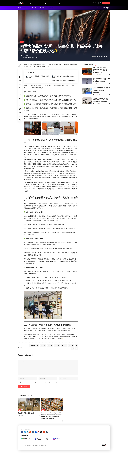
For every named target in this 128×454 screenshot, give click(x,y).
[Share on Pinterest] (104, 56)
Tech (36, 7)
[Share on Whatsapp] (20, 84)
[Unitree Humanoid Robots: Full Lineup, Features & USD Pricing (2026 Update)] (87, 81)
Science (45, 7)
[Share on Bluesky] (20, 109)
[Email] (20, 112)
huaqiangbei (51, 7)
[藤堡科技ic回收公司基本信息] (29, 404)
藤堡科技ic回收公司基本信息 (26, 413)
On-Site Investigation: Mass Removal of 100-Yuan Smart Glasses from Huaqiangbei (100, 99)
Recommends (23, 7)
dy (21, 55)
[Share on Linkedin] (20, 87)
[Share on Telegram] (20, 102)
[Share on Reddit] (20, 95)
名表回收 (65, 177)
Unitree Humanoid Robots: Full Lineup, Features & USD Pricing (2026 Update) (101, 80)
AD (22, 41)
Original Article (30, 7)
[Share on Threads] (20, 105)
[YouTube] (93, 3)
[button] (100, 2)
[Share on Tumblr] (20, 91)
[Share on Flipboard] (102, 56)
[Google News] (95, 3)
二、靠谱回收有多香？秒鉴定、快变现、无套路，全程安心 (63, 76)
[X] (91, 3)
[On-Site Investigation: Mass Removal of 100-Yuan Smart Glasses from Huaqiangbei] (87, 100)
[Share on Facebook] (97, 56)
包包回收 (58, 96)
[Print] (20, 120)
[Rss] (97, 3)
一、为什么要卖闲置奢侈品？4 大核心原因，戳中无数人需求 (37, 76)
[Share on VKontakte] (20, 98)
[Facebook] (89, 3)
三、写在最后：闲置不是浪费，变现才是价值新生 (64, 80)
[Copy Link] (107, 56)
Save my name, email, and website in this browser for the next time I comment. (38, 382)
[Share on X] (100, 56)
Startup (40, 7)
